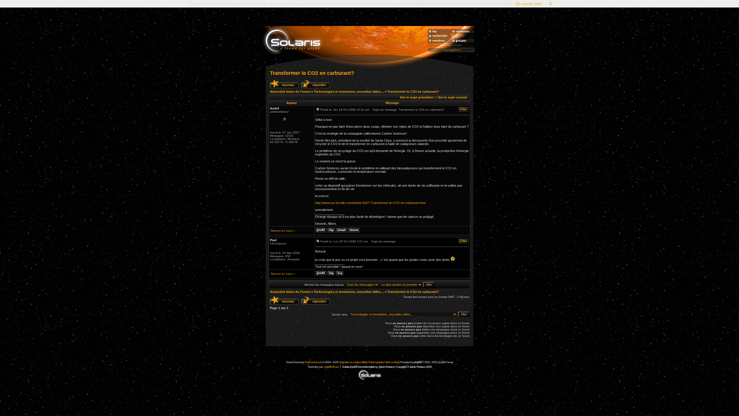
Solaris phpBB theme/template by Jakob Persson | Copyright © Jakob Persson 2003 (387, 366)
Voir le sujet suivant (452, 97)
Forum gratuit (375, 362)
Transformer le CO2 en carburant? (312, 73)
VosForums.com (314, 362)
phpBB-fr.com (331, 366)
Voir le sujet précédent (417, 97)
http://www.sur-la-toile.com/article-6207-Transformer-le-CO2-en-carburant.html (370, 203)
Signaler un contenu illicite (353, 362)
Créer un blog (391, 362)
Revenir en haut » (283, 230)
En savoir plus (529, 3)
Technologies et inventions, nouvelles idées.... (349, 91)
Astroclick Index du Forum (290, 91)
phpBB (418, 362)
